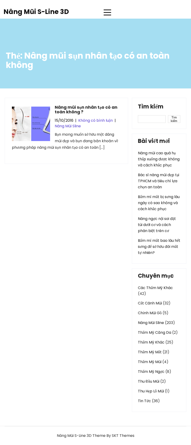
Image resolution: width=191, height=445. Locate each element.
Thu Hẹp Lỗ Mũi (151, 391)
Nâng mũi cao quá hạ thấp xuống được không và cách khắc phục (159, 159)
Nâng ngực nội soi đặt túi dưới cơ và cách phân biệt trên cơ (157, 224)
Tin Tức (144, 401)
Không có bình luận (95, 120)
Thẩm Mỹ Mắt (150, 352)
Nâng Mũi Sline (68, 126)
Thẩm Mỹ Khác (151, 342)
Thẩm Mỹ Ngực (151, 371)
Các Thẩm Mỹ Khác (155, 287)
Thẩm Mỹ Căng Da (154, 332)
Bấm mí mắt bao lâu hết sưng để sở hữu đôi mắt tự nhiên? (159, 246)
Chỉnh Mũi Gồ (150, 313)
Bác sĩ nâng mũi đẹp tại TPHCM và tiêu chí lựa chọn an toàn (158, 181)
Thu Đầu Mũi (148, 381)
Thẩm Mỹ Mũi (149, 361)
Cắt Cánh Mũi (150, 303)
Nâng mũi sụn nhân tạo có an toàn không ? (86, 109)
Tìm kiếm (151, 107)
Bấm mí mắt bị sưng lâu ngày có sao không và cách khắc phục (159, 203)
